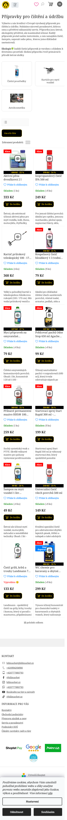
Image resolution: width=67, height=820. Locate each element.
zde (50, 793)
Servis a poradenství (12, 722)
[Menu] (59, 4)
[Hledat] (42, 4)
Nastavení (32, 801)
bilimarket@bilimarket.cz (20, 663)
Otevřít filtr (10, 133)
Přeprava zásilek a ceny (14, 718)
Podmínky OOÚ (10, 726)
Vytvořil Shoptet (36, 774)
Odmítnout (16, 812)
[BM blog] (15, 5)
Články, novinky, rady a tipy (16, 730)
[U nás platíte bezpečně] (14, 747)
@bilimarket (13, 677)
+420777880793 (15, 672)
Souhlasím (47, 812)
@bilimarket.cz (14, 696)
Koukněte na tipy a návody (21, 691)
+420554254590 (15, 667)
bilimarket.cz (13, 682)
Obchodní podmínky (12, 714)
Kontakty (7, 710)
